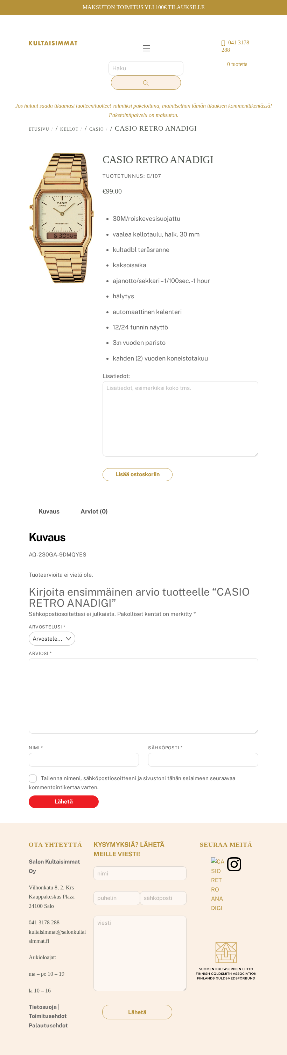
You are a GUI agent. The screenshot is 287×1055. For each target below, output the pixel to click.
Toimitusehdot (48, 1016)
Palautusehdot (48, 1025)
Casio (96, 129)
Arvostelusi (47, 627)
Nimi (36, 747)
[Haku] (146, 82)
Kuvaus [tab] (48, 511)
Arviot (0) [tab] (94, 511)
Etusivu (39, 129)
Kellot (69, 129)
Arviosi (40, 653)
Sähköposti (165, 747)
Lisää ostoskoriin (137, 474)
